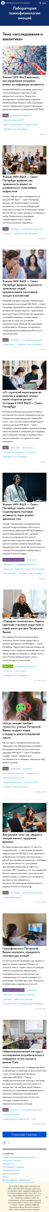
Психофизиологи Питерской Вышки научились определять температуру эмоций (21, 952)
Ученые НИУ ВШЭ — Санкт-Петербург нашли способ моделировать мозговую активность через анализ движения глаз (21, 511)
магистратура (20, 671)
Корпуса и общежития (11, 1173)
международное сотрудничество (16, 1119)
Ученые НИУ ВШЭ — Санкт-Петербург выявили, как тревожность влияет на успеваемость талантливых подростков (21, 184)
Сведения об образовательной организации (19, 1157)
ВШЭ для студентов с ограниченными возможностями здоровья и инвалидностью (18, 1181)
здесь (39, 1193)
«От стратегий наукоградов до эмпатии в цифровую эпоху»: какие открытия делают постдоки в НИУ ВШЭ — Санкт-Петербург (23, 399)
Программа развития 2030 (14, 120)
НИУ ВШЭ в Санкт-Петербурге (18, 3)
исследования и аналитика (21, 115)
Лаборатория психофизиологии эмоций (24, 13)
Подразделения (8, 1164)
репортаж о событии (12, 1114)
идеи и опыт (15, 447)
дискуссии (14, 1110)
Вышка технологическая (13, 124)
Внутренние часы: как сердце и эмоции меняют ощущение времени (22, 838)
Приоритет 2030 (31, 124)
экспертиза (31, 452)
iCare (34, 1119)
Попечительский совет (11, 1170)
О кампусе (8, 1153)
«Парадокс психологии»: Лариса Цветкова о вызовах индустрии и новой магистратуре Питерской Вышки (23, 626)
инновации (8, 233)
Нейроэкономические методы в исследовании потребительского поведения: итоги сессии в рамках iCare (23, 1056)
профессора (27, 447)
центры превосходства (12, 897)
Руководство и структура (12, 1160)
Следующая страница (23, 1134)
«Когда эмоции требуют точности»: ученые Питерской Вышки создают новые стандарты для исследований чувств (22, 730)
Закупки (5, 1177)
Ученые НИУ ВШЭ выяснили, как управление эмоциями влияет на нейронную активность (23, 80)
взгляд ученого (9, 344)
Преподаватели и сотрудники (13, 1167)
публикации (15, 229)
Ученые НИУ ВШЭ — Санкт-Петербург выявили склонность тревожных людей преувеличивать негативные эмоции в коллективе (22, 288)
